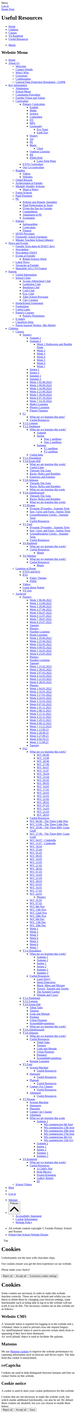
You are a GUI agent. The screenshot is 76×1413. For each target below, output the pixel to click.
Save (32, 1409)
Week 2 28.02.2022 (41, 669)
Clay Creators (30, 299)
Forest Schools (24, 192)
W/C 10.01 (36, 887)
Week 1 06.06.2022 (41, 600)
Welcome (21, 66)
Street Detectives (46, 982)
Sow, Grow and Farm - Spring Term (50, 511)
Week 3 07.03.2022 (41, 672)
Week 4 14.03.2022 (41, 675)
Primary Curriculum (34, 104)
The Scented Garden (48, 991)
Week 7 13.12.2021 (41, 726)
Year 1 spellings (53, 438)
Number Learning (40, 631)
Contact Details (24, 69)
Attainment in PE (32, 214)
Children (13, 29)
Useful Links (23, 309)
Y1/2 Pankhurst (31, 426)
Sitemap (12, 1199)
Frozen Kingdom (46, 1174)
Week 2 (41, 350)
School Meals (23, 91)
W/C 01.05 (36, 852)
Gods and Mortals (40, 1013)
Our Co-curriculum (33, 167)
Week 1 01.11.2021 (40, 707)
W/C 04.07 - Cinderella (43, 840)
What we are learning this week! (48, 464)
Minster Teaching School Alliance (34, 239)
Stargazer (35, 1073)
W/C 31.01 (43, 795)
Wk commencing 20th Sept (59, 1130)
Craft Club (28, 290)
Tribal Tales (36, 1007)
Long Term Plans (46, 161)
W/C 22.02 (43, 799)
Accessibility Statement (29, 1216)
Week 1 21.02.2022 (41, 666)
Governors (21, 75)
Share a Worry (31, 189)
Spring (40, 435)
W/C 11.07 (43, 770)
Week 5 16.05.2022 (41, 650)
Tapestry (34, 625)
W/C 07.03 (43, 805)
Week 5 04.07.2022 (41, 612)
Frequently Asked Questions (31, 236)
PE (31, 142)
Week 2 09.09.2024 (41, 385)
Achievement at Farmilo (29, 183)
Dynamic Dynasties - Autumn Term (49, 508)
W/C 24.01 (43, 792)
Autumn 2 (35, 341)
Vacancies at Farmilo (27, 265)
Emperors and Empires (42, 476)
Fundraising (22, 306)
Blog (11, 1187)
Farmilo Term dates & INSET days (35, 246)
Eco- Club (28, 293)
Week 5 (41, 360)
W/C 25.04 (43, 776)
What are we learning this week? (48, 429)
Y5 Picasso (29, 505)
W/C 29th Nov (38, 915)
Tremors (34, 1010)
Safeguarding (30, 224)
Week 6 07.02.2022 (41, 704)
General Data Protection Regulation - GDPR (40, 82)
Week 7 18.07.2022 (41, 619)
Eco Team (42, 129)
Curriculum (22, 100)
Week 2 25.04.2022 (41, 641)
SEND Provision (25, 233)
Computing (36, 116)
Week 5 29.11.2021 (40, 720)
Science (34, 113)
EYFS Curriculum (33, 164)
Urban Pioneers (38, 1020)
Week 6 (41, 363)
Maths (33, 110)
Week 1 (34, 928)
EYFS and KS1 (31, 571)
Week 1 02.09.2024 (41, 382)
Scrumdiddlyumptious (42, 1023)
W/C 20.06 (43, 761)
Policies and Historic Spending (40, 202)
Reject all (7, 1276)
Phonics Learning (39, 407)
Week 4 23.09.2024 (41, 391)
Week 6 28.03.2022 (41, 682)
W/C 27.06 (43, 764)
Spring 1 (34, 369)
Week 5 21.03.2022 (41, 679)
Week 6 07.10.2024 (41, 397)
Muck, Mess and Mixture (51, 985)
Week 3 (41, 353)
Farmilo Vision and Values (30, 97)
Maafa (12, 45)
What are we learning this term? (47, 416)
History (34, 135)
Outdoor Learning (40, 151)
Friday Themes (38, 577)
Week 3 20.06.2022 (41, 606)
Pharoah (34, 1080)
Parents (12, 271)
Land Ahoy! (43, 979)
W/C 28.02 (43, 802)
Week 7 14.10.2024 (41, 401)
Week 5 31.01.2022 (41, 701)
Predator (34, 1017)
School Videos (24, 1184)
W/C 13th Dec (38, 922)
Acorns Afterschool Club (37, 281)
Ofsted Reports (24, 179)
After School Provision (35, 296)
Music (33, 145)
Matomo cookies (19, 1351)
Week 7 (41, 366)
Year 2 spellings (53, 442)
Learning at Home (26, 568)
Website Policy (24, 1222)
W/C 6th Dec (37, 919)
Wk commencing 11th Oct (58, 1140)
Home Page (7, 9)
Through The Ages (40, 470)
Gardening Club (32, 284)
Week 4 (41, 356)
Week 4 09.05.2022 (41, 647)
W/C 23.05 (36, 862)
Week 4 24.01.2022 (41, 697)
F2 (24, 413)
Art (31, 138)
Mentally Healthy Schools (30, 186)
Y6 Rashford (15, 35)
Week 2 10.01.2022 (41, 691)
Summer (41, 445)
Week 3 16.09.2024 (41, 388)
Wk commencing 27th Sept (59, 1133)
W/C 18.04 (43, 773)
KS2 (25, 574)
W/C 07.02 (36, 903)
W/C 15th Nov (38, 909)
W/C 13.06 (43, 758)
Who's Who (22, 72)
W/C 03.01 (36, 884)
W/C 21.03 (43, 811)
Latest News (23, 262)
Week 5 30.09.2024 (41, 394)
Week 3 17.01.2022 (41, 694)
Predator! (42, 1054)
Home (11, 26)
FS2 (25, 748)
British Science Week (34, 258)
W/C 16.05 (43, 786)
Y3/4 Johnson (30, 480)
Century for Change (41, 1111)
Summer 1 (35, 375)
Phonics (34, 628)
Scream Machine (39, 1067)
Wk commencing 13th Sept (59, 1127)
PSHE (33, 581)
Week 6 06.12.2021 (41, 723)
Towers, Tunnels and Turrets (53, 988)
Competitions (30, 211)
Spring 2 (34, 372)
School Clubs (23, 277)
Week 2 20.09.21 (39, 732)
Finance (27, 230)
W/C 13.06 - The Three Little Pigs (49, 824)
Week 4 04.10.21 (39, 739)
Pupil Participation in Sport (38, 205)
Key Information (17, 85)
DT (32, 119)
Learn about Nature (33, 587)
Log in (5, 6)
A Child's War (44, 1168)
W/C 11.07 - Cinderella (43, 843)
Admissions (22, 88)
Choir (40, 148)
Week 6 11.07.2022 (40, 615)
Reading (20, 170)
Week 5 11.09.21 (39, 742)
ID (38, 1181)
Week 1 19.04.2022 (41, 637)
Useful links (36, 454)
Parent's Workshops (34, 315)
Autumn (41, 432)
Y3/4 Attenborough (33, 492)
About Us (13, 63)
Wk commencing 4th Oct (58, 1137)
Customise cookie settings (43, 1276)
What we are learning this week (47, 489)
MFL (33, 123)
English (34, 107)
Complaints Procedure (28, 94)
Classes (12, 32)
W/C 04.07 (43, 767)
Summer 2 (35, 378)
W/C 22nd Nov (38, 912)
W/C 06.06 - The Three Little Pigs (49, 821)
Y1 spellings (51, 448)
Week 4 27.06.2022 (41, 609)
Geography (36, 126)
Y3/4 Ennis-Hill (31, 461)
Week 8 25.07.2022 (41, 622)
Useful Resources (18, 39)
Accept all (21, 1276)
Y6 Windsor (29, 555)
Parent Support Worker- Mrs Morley (36, 325)
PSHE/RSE (36, 157)
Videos (26, 173)
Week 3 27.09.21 (39, 735)
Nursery (27, 334)
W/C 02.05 (43, 780)
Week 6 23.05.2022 (41, 653)
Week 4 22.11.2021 (40, 716)
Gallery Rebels (45, 1178)
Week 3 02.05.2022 (41, 644)
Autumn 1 (35, 337)
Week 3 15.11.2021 (40, 713)
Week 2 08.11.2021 (40, 710)
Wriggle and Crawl (47, 994)
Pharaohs (35, 1108)
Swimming (29, 217)
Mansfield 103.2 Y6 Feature (31, 268)
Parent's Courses (25, 312)
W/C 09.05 (43, 783)
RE (31, 154)
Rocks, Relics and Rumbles (45, 473)
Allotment (35, 1092)
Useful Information (26, 274)
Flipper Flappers (39, 410)
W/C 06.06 (43, 754)
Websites (28, 176)
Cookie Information (26, 1219)
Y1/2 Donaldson (32, 457)
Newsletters (22, 249)
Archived (21, 593)
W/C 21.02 (36, 865)
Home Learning (38, 634)
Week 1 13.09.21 (39, 729)
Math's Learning (39, 404)
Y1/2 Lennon (30, 423)
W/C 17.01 (43, 789)
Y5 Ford (27, 524)
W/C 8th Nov (37, 906)
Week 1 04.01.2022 (41, 688)
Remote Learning (39, 1061)
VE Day (27, 590)
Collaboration (23, 78)
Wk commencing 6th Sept (58, 1124)
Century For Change (41, 1086)
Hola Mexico (44, 1171)
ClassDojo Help (24, 322)
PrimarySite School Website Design (28, 1234)
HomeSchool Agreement (29, 303)
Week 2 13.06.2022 (41, 603)
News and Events (18, 243)
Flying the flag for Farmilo (37, 208)
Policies (20, 221)
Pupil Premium (24, 195)
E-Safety (20, 318)
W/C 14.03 (43, 808)
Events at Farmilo (25, 255)
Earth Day (42, 132)
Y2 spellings (51, 451)
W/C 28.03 (43, 814)
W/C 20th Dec (38, 925)
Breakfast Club (31, 287)
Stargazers (35, 1105)
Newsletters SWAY (26, 252)
